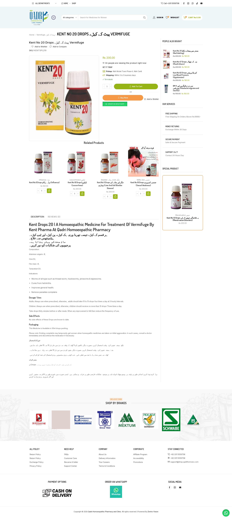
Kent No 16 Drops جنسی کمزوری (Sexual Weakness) (143, 184)
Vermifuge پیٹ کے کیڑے (45, 35)
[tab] (37, 216)
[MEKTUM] (105, 420)
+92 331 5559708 (177, 454)
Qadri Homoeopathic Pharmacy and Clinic (104, 512)
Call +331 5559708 (171, 3)
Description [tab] (37, 217)
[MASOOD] (83, 420)
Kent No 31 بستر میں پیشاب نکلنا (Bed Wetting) (185, 52)
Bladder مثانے (106, 180)
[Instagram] (188, 3)
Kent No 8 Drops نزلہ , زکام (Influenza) (44, 182)
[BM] (171, 419)
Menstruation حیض (182, 215)
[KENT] (61, 419)
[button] (53, 17)
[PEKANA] (127, 420)
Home (31, 35)
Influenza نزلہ (44, 180)
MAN (139, 180)
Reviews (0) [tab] (54, 217)
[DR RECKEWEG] (193, 420)
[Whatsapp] (193, 3)
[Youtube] (201, 3)
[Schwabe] (149, 419)
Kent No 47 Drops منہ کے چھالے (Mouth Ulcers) (185, 63)
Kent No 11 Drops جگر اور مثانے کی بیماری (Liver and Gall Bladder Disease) (110, 185)
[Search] (144, 17)
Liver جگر (116, 180)
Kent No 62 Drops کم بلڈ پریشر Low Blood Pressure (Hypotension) (185, 75)
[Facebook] (184, 3)
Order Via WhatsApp (116, 104)
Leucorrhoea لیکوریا (77, 180)
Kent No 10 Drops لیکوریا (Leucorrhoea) (77, 184)
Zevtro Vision (153, 512)
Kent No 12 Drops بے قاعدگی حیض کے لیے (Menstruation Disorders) (183, 219)
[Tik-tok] (197, 3)
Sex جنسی (146, 180)
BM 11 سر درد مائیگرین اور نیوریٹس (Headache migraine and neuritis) (186, 88)
